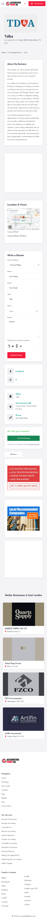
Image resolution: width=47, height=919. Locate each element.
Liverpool (27, 900)
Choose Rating (12, 260)
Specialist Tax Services (9, 847)
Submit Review (16, 355)
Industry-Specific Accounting (11, 859)
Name (9, 271)
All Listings (5, 782)
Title (8, 294)
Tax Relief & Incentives (9, 843)
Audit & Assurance (7, 835)
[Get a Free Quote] (23, 478)
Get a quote (5, 786)
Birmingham (5, 882)
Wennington (11, 701)
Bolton (3, 886)
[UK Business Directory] (23, 518)
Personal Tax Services (9, 819)
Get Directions (22, 403)
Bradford (4, 890)
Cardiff (3, 898)
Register (4, 798)
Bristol (3, 894)
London (27, 904)
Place (9, 306)
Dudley (26, 876)
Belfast (3, 878)
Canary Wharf (23, 40)
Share (15, 454)
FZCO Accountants (13, 698)
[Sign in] (25, 3)
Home (3, 778)
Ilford (9, 666)
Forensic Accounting (8, 839)
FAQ (3, 802)
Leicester (27, 896)
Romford (10, 631)
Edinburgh (27, 880)
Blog (3, 794)
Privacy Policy (6, 806)
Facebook (20, 371)
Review (9, 317)
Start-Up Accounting (8, 831)
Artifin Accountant (13, 733)
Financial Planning (7, 851)
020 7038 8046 (22, 418)
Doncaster (5, 906)
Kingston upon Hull (30, 888)
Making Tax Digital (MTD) (10, 855)
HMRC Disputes (6, 863)
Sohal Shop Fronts (13, 663)
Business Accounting (8, 823)
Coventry (4, 902)
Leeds (26, 892)
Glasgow (27, 884)
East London (33, 40)
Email (9, 283)
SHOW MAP (23, 219)
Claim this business (23, 438)
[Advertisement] (23, 173)
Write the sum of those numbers (18, 340)
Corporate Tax (6, 827)
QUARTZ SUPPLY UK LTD (16, 628)
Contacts (4, 790)
